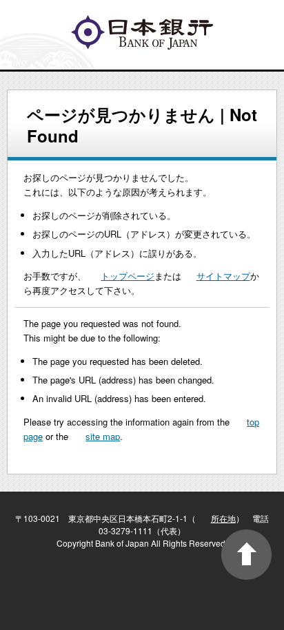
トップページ (127, 275)
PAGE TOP (246, 554)
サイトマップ (223, 275)
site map (102, 436)
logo (142, 32)
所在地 (223, 518)
